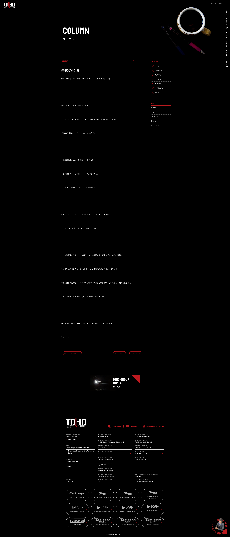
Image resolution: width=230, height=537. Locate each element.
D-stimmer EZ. (146, 475)
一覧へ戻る (73, 353)
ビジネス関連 (159, 88)
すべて (157, 66)
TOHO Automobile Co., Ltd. (143, 441)
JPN (212, 4)
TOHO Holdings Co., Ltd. (143, 435)
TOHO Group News (72, 460)
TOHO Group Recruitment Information (78, 447)
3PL (105, 452)
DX (105, 480)
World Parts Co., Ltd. (141, 452)
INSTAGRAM (117, 426)
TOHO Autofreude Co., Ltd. (143, 447)
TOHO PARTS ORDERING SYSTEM (226, 42)
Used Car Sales (105, 447)
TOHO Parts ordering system (144, 480)
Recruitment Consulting (105, 469)
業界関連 (158, 83)
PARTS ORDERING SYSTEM (155, 426)
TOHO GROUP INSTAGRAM (226, 17)
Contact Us (69, 480)
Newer (135, 353)
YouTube (226, 62)
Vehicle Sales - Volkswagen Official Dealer (111, 441)
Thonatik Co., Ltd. (141, 458)
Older (120, 353)
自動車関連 (138, 61)
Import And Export (105, 464)
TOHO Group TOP (73, 435)
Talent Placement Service (106, 475)
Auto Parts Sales (105, 435)
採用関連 (158, 79)
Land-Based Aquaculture (106, 458)
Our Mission (72, 439)
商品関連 (158, 75)
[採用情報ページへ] (219, 526)
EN (216, 4)
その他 (157, 92)
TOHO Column (70, 466)
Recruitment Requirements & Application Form (81, 452)
